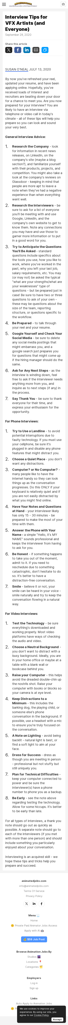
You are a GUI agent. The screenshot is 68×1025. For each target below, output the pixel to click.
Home (34, 920)
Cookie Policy (41, 1015)
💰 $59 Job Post (34, 939)
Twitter (26, 904)
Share (17, 50)
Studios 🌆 (34, 956)
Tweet (8, 50)
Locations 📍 (34, 961)
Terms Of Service (34, 891)
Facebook (41, 904)
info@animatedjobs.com (34, 886)
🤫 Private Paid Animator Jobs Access (34, 925)
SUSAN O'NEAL (16, 69)
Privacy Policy (34, 896)
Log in (34, 983)
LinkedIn (34, 904)
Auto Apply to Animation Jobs (34, 1003)
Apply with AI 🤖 (34, 930)
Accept (57, 1019)
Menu (4, 4)
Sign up (34, 988)
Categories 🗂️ (34, 966)
